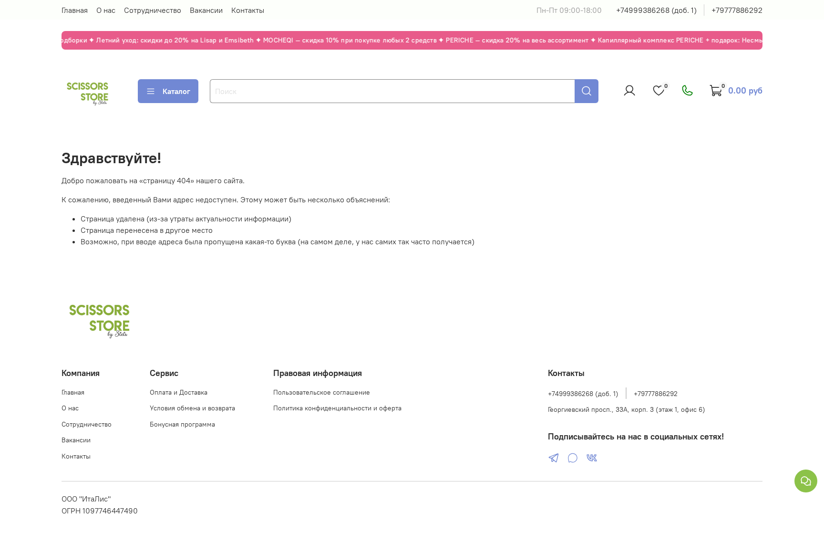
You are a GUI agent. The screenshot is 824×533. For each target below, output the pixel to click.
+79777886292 (736, 10)
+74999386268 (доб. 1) (656, 10)
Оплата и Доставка (178, 392)
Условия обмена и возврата (192, 408)
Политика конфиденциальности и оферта (337, 408)
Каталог (176, 91)
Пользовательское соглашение (321, 392)
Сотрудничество (152, 10)
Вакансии (206, 10)
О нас (105, 10)
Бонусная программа (182, 424)
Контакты (247, 10)
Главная (75, 10)
